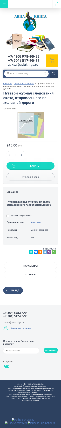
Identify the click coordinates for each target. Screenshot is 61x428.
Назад (15, 290)
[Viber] (49, 252)
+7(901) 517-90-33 (24, 61)
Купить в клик (30, 177)
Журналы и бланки (24, 83)
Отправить (50, 350)
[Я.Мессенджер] (31, 252)
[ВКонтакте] (36, 252)
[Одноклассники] (40, 252)
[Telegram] (45, 252)
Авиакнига (36, 222)
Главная (7, 83)
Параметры (30, 265)
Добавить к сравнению (20, 216)
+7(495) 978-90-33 (24, 56)
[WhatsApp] (54, 252)
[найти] (45, 74)
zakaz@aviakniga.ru (23, 65)
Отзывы (30, 274)
